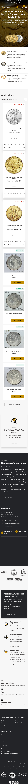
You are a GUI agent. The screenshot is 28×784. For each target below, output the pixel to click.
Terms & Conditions (6, 727)
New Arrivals (4, 99)
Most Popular (13, 99)
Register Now (11, 614)
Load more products (14, 404)
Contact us (4, 720)
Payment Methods (5, 739)
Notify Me (14, 138)
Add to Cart (17, 282)
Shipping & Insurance (6, 741)
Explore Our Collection (14, 29)
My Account (4, 723)
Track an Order (19, 723)
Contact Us (14, 443)
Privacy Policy (4, 725)
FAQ (2, 737)
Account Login (19, 720)
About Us (3, 735)
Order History (18, 725)
